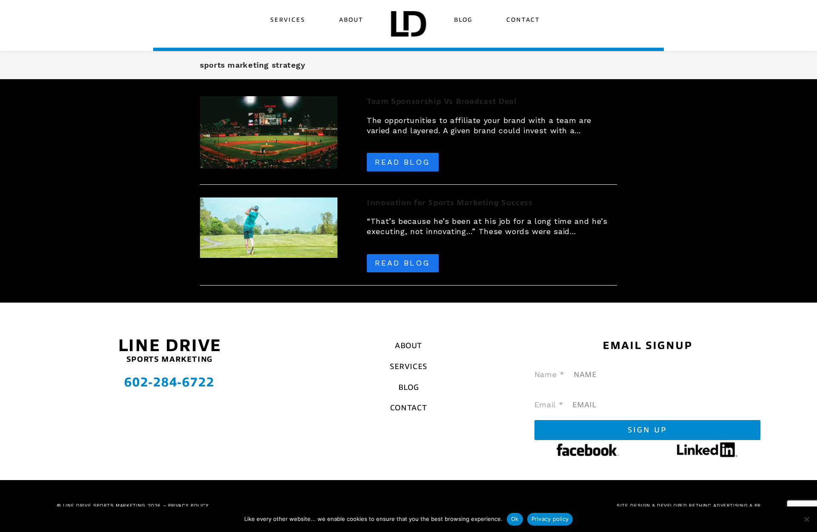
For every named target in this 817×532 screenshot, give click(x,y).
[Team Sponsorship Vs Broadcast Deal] (268, 131)
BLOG (408, 387)
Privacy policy (550, 518)
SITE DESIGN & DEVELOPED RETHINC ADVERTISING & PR (688, 506)
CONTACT (408, 407)
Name (549, 374)
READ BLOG (402, 161)
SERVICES (408, 366)
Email (548, 404)
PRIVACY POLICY (188, 506)
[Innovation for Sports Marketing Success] (268, 226)
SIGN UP (647, 430)
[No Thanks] (806, 519)
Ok (515, 518)
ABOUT (408, 345)
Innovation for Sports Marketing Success (450, 202)
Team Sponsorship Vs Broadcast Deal (442, 101)
